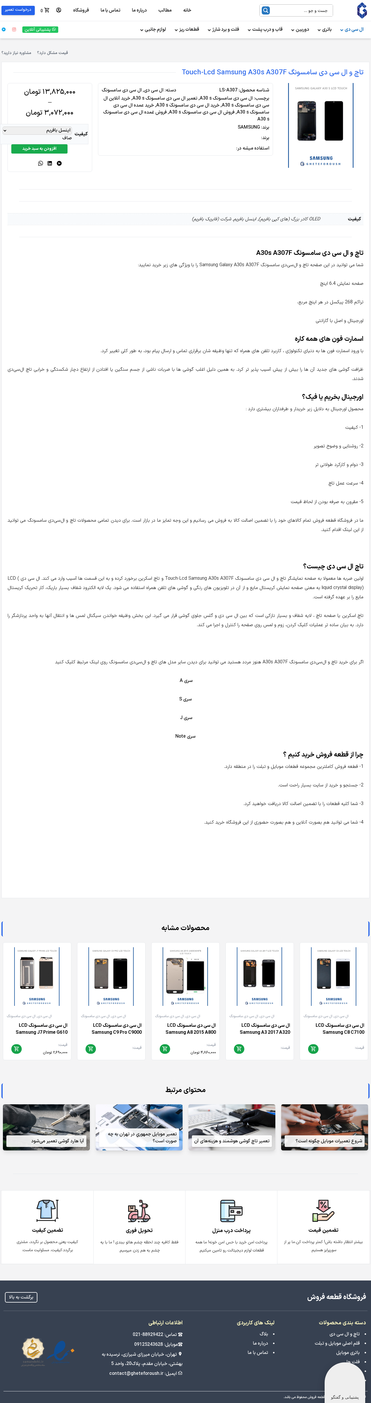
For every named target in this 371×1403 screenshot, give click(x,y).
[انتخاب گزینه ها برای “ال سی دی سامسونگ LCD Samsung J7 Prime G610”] (16, 1049)
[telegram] (59, 163)
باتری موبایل (348, 1352)
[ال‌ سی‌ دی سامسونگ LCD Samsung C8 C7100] (334, 977)
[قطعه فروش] (354, 10)
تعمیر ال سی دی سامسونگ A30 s (164, 98)
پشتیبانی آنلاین (38, 30)
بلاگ (264, 1334)
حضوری (261, 822)
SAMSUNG (249, 127)
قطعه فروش (346, 766)
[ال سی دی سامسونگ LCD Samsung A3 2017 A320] (260, 977)
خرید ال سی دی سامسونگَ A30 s (187, 105)
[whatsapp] (40, 163)
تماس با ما (258, 1352)
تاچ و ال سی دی (345, 1334)
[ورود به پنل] (58, 10)
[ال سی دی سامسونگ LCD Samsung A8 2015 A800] (185, 977)
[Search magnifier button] (266, 10)
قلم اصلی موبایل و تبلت (337, 1343)
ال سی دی (153, 90)
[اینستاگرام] (14, 29)
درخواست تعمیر (18, 10)
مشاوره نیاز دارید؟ (16, 53)
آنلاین (301, 822)
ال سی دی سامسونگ (122, 90)
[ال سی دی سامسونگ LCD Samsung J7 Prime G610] (37, 977)
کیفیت (81, 134)
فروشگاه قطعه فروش (336, 1297)
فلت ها (353, 1362)
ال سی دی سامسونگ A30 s (226, 98)
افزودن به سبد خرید (39, 149)
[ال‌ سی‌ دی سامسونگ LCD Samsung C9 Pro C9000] (111, 977)
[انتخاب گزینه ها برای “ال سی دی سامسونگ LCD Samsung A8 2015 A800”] (165, 1049)
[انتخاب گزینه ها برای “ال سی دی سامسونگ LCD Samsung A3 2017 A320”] (239, 1049)
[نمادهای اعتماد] (48, 1352)
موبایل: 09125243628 (156, 1344)
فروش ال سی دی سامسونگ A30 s (201, 112)
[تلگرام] (3, 29)
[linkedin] (50, 163)
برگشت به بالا (21, 1297)
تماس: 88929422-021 (155, 1334)
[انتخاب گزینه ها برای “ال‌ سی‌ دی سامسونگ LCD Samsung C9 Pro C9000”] (91, 1049)
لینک (347, 529)
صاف (67, 138)
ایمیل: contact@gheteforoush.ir (143, 1373)
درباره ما (260, 1343)
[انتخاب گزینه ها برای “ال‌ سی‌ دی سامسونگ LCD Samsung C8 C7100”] (313, 1049)
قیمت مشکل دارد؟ (52, 53)
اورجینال (339, 409)
